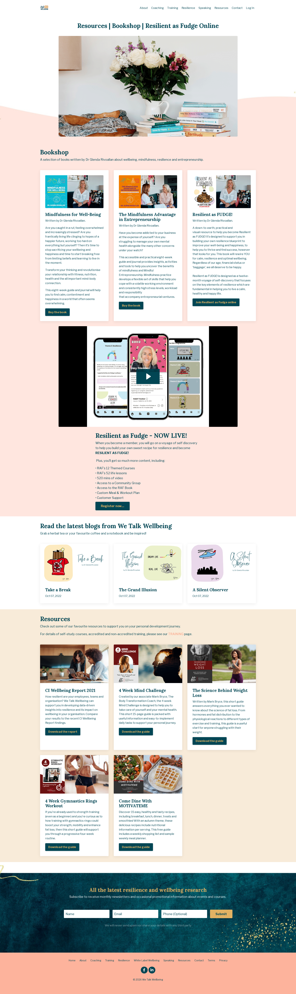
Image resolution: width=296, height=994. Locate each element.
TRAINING (175, 634)
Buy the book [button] (57, 312)
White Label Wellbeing (146, 960)
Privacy (223, 960)
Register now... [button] (112, 506)
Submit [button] (221, 914)
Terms (211, 960)
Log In (250, 8)
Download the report (62, 731)
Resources (221, 8)
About (144, 8)
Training (172, 8)
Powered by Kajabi (148, 985)
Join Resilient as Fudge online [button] (216, 302)
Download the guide (136, 731)
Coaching (157, 8)
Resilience (188, 8)
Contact (237, 8)
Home (72, 960)
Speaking (205, 8)
